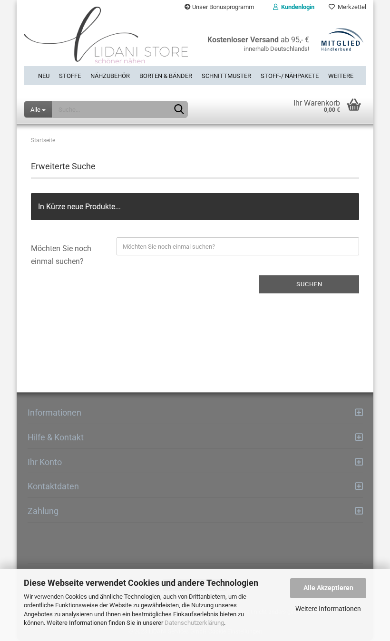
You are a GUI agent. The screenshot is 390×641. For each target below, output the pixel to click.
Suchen (309, 284)
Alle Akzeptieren (328, 588)
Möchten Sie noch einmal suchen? (61, 255)
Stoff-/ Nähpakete (290, 75)
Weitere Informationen (328, 608)
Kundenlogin (296, 6)
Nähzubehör (110, 75)
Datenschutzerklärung (194, 622)
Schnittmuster (226, 75)
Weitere (340, 75)
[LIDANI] (106, 40)
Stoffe (70, 75)
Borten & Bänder (165, 75)
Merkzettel (350, 6)
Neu (43, 75)
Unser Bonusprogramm (222, 6)
